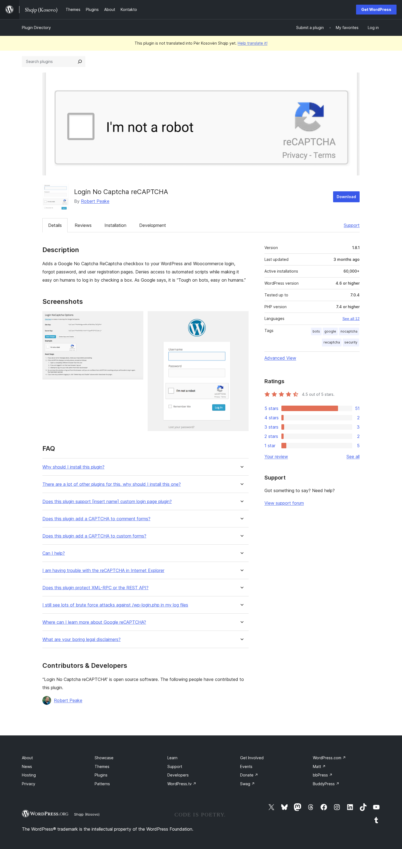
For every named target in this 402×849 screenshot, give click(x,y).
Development (152, 225)
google (330, 331)
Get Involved (252, 757)
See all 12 (351, 318)
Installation (115, 225)
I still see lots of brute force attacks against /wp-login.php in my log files (115, 605)
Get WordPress (376, 9)
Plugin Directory (36, 27)
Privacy (28, 783)
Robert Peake (95, 201)
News (27, 766)
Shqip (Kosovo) (87, 814)
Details (55, 225)
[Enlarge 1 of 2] (136, 318)
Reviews (83, 225)
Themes (102, 766)
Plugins (101, 775)
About (27, 757)
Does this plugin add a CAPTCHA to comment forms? (96, 518)
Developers (178, 775)
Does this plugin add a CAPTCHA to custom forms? (94, 536)
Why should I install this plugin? (73, 467)
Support (352, 225)
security (350, 342)
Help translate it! (252, 43)
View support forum (284, 503)
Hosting (29, 775)
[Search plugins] (79, 61)
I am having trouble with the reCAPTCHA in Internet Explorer (103, 570)
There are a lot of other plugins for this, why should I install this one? (111, 484)
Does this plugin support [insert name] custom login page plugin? (107, 501)
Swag (247, 783)
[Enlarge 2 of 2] (241, 318)
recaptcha (332, 342)
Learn (172, 757)
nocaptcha (348, 331)
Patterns (102, 783)
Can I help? (53, 553)
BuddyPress (326, 783)
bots (316, 331)
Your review (276, 456)
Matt (319, 766)
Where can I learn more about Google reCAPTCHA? (94, 622)
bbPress (323, 775)
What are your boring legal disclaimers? (81, 639)
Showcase (104, 757)
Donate (249, 775)
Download (346, 196)
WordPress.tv (181, 783)
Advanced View (280, 358)
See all (353, 456)
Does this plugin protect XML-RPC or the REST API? (95, 587)
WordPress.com (329, 757)
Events (246, 766)
